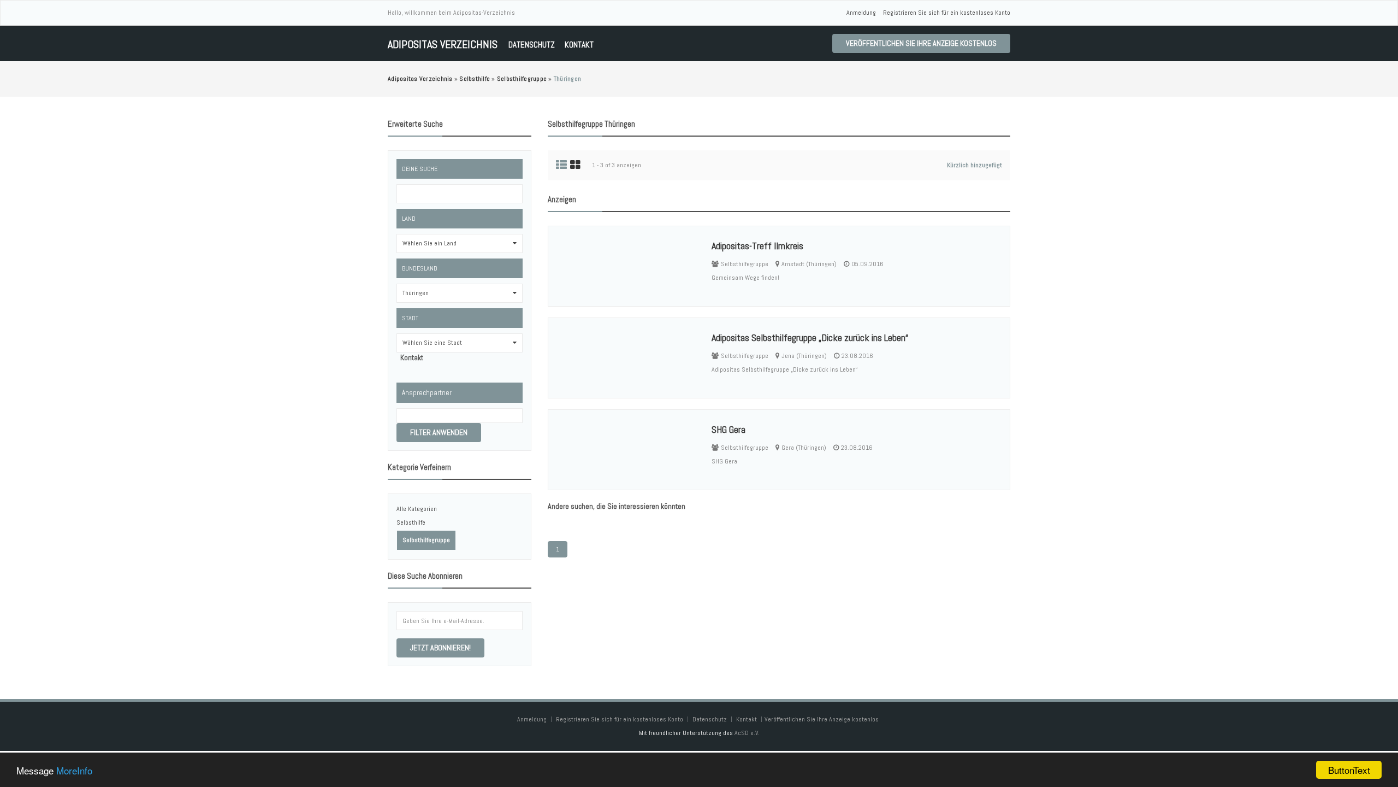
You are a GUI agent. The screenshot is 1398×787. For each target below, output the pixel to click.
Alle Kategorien (416, 508)
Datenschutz (531, 44)
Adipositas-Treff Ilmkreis (757, 245)
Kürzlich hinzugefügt (974, 165)
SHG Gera (728, 429)
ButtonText (1349, 770)
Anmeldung (861, 12)
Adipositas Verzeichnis (442, 44)
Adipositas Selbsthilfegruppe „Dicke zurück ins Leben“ (810, 337)
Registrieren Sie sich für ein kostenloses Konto (946, 12)
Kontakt (579, 44)
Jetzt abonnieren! (440, 648)
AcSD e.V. (746, 733)
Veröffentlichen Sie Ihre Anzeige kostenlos (921, 43)
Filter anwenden (438, 432)
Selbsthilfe (410, 522)
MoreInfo (74, 770)
